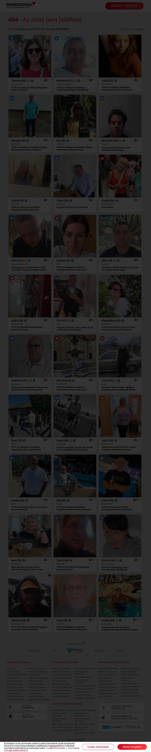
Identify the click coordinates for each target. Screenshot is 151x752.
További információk (55, 748)
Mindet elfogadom (132, 747)
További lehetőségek (98, 747)
